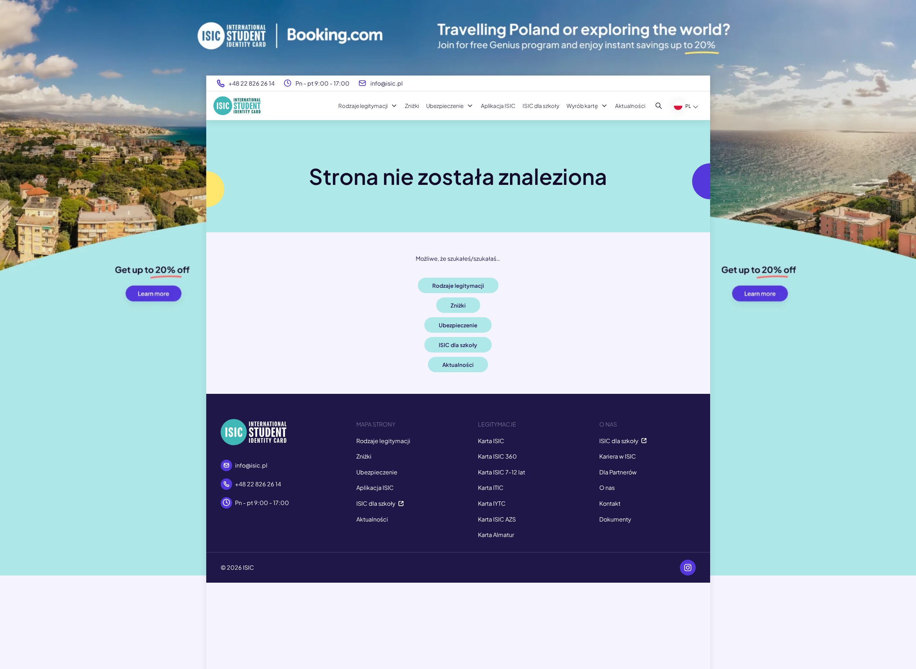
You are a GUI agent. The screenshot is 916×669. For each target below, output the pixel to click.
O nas (607, 487)
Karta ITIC (491, 487)
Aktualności (630, 105)
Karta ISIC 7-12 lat (501, 472)
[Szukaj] (658, 105)
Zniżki (412, 105)
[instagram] (688, 567)
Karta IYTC (492, 503)
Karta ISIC (491, 441)
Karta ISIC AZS (497, 519)
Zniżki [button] (458, 305)
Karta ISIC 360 (497, 456)
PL (688, 106)
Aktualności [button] (458, 364)
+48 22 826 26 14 (252, 83)
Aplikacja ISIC (498, 105)
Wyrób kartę (582, 105)
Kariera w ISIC (617, 456)
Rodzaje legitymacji (363, 105)
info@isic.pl (386, 83)
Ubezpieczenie (445, 105)
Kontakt (610, 503)
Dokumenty (615, 519)
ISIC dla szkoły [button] (458, 344)
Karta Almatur (496, 534)
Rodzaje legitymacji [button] (458, 285)
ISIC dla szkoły (541, 105)
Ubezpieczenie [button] (458, 325)
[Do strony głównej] (237, 105)
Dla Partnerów (618, 472)
